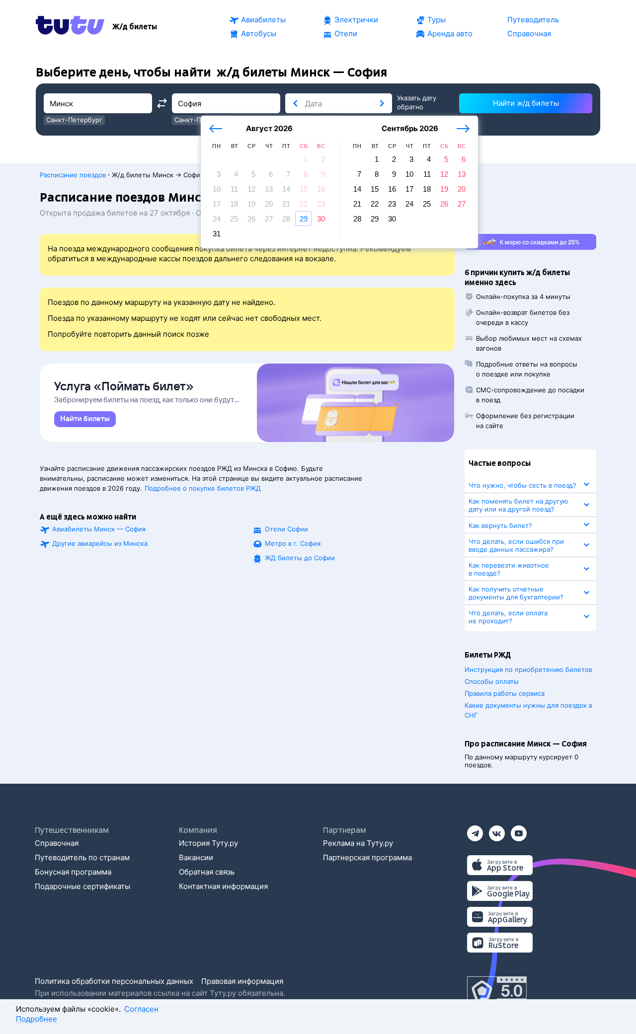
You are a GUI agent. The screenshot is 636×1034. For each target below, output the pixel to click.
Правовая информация (242, 981)
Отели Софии (286, 529)
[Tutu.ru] (70, 27)
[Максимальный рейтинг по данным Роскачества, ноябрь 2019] (497, 991)
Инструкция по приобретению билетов (528, 669)
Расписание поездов (73, 175)
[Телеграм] (475, 830)
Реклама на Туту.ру (358, 843)
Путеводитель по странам (82, 857)
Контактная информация (223, 886)
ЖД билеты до (300, 558)
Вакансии (196, 857)
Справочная (57, 843)
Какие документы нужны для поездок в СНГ (528, 710)
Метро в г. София (292, 543)
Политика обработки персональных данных (114, 981)
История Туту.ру (208, 843)
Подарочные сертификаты (82, 886)
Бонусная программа (73, 872)
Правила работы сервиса (505, 693)
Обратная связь (207, 872)
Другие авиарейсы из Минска (100, 543)
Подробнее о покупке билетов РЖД (203, 488)
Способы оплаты (492, 681)
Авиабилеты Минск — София (99, 529)
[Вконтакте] (497, 830)
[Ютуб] (519, 830)
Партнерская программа (367, 857)
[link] (85, 419)
